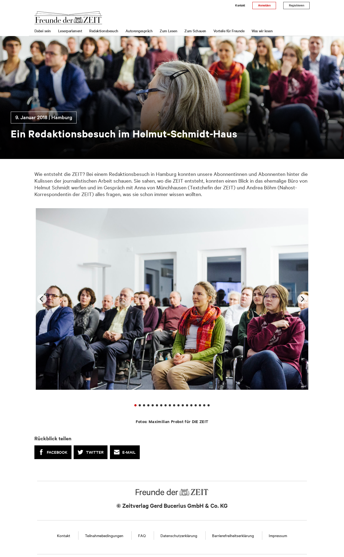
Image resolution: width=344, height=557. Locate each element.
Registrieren (296, 5)
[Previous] (42, 299)
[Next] (302, 299)
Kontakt (240, 5)
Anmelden (264, 5)
